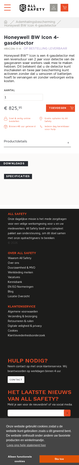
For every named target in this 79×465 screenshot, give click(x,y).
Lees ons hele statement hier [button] (26, 445)
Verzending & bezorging (22, 316)
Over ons (13, 262)
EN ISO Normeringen (20, 286)
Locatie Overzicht (19, 296)
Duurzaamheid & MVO (21, 267)
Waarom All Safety (19, 258)
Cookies (13, 330)
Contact (16, 379)
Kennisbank (15, 281)
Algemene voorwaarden (23, 311)
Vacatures (14, 277)
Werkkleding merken (20, 272)
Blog (10, 291)
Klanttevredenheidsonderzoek (26, 335)
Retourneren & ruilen (21, 321)
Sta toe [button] (59, 458)
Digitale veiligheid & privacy (25, 325)
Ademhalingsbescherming (36, 21)
